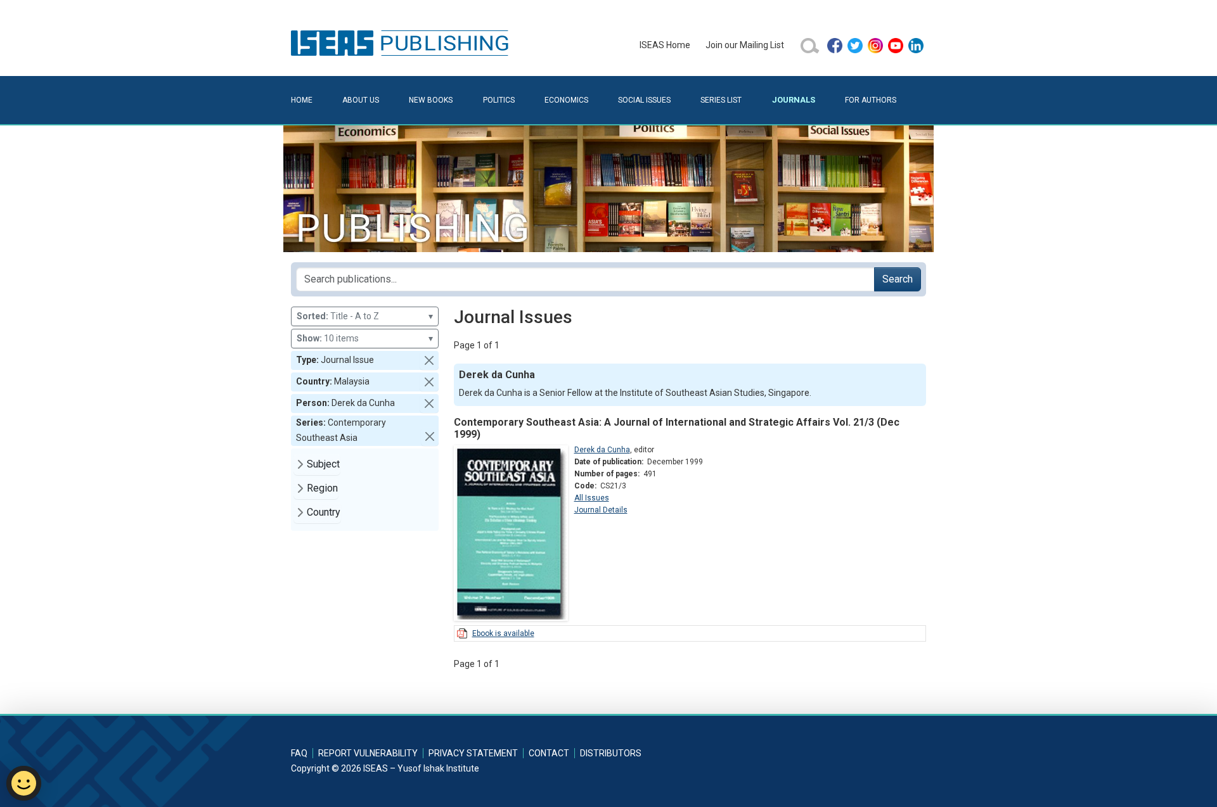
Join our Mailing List (744, 45)
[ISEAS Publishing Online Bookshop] (402, 42)
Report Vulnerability (368, 753)
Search (897, 279)
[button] (429, 360)
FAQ (299, 753)
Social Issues (644, 100)
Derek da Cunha (602, 449)
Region (322, 488)
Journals (793, 100)
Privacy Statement (473, 753)
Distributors (610, 753)
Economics (566, 100)
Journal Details (601, 509)
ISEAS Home (665, 45)
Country (323, 512)
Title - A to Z (365, 316)
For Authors (870, 100)
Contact (549, 753)
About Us (360, 100)
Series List (721, 100)
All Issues (591, 497)
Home (301, 100)
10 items (365, 338)
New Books (431, 100)
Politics (499, 100)
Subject (323, 464)
